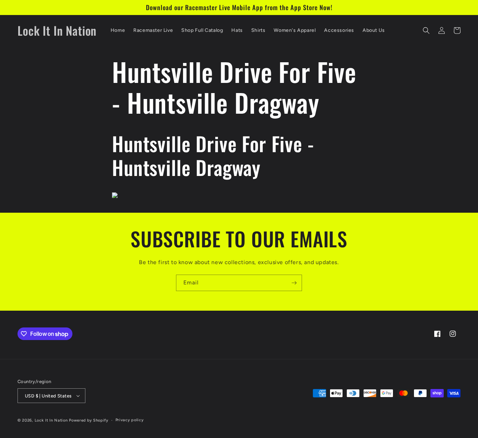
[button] (426, 30)
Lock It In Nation (51, 420)
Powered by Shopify (88, 420)
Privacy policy (129, 420)
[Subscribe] (294, 283)
